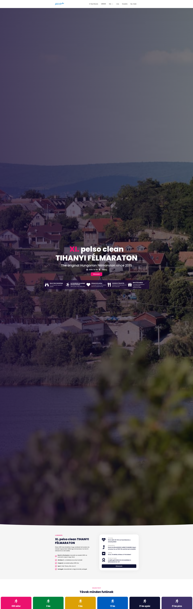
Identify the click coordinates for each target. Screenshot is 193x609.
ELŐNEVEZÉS (103, 4)
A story (117, 4)
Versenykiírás (124, 4)
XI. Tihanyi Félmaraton (93, 4)
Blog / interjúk (133, 4)
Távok (110, 4)
